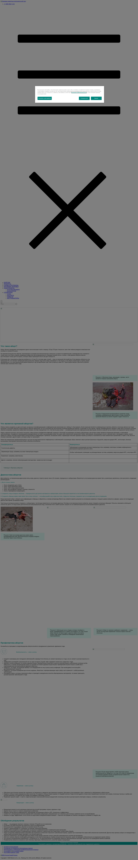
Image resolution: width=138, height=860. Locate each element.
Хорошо (96, 98)
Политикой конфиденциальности (78, 92)
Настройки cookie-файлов (44, 98)
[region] (69, 94)
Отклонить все (84, 98)
